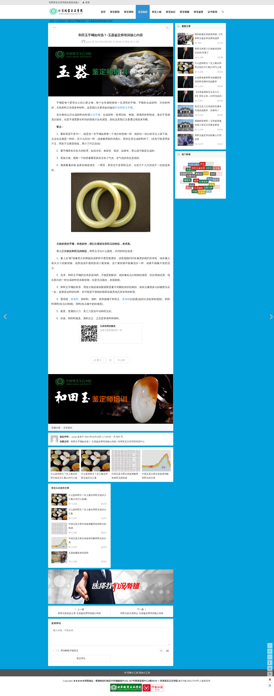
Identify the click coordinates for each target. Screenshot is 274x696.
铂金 (192, 171)
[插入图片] (167, 650)
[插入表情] (161, 650)
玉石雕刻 (198, 172)
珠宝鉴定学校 (206, 192)
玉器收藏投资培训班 (78, 553)
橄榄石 (187, 171)
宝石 (213, 168)
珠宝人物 (156, 11)
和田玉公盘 (203, 186)
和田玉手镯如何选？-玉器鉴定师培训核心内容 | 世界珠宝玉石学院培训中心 (108, 441)
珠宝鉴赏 (198, 11)
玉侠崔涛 (203, 166)
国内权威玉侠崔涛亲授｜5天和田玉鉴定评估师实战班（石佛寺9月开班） (209, 38)
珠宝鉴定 (185, 178)
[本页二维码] (269, 685)
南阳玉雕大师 (205, 172)
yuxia (88, 41)
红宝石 (195, 191)
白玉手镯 (95, 114)
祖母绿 (187, 185)
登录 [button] (87, 2)
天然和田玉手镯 (124, 107)
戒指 (196, 166)
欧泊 (209, 167)
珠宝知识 (170, 11)
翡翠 (203, 191)
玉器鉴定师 (213, 181)
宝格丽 (201, 179)
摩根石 (199, 162)
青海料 (74, 299)
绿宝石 (197, 193)
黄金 (197, 185)
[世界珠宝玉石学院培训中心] (66, 14)
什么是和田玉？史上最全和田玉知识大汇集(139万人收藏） (64, 478)
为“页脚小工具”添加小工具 (137, 672)
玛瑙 (194, 178)
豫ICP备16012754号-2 (189, 681)
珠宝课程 (129, 11)
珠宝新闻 (115, 11)
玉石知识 (142, 11)
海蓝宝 (215, 174)
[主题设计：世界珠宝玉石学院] (126, 690)
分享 (122, 360)
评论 (127, 41)
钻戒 (205, 163)
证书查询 (212, 11)
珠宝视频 (184, 11)
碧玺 (208, 180)
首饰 (188, 178)
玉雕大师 (191, 165)
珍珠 (190, 185)
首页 (103, 11)
